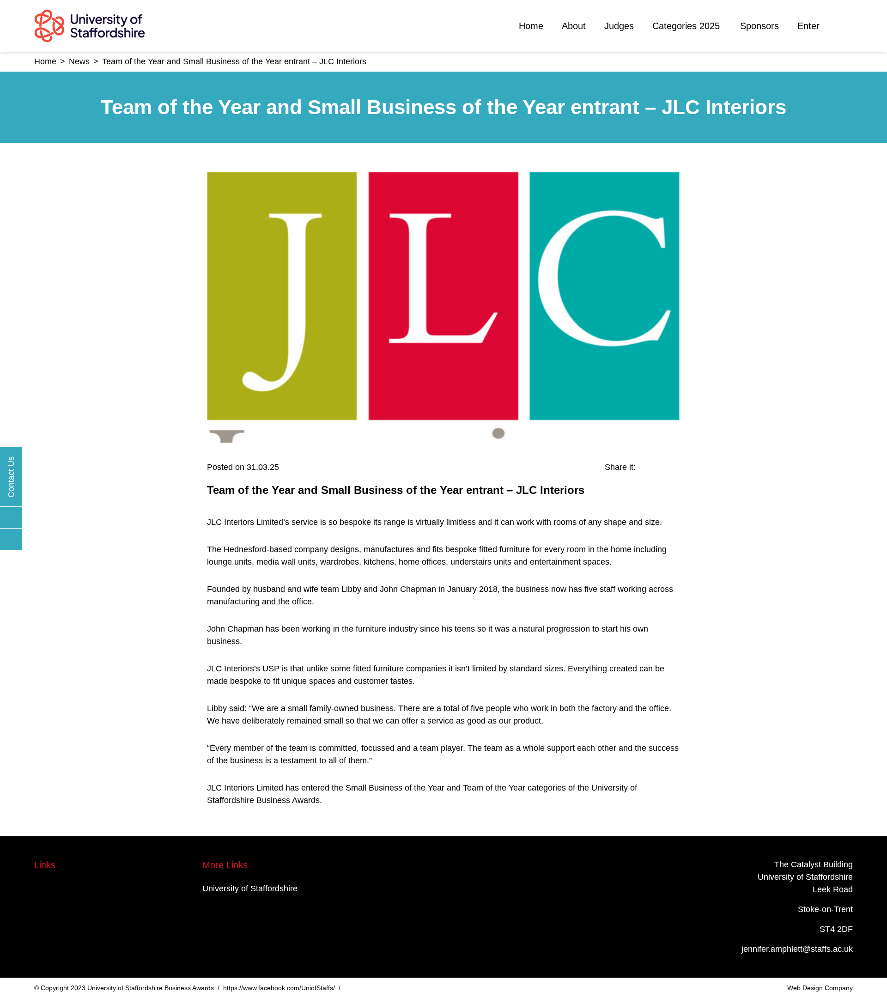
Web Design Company (820, 988)
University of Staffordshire (250, 888)
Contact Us (11, 477)
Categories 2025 (686, 26)
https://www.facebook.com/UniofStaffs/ (279, 988)
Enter (808, 26)
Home (531, 26)
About (574, 26)
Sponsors (759, 26)
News (79, 61)
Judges (619, 26)
